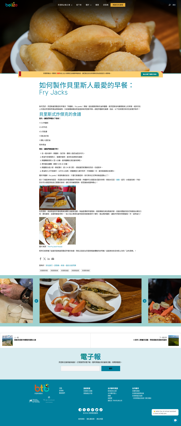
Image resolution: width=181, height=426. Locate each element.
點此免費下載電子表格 (149, 74)
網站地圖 (100, 419)
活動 (60, 388)
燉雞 (118, 180)
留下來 (78, 5)
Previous (36, 301)
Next (144, 301)
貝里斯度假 (75, 270)
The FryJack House (55, 247)
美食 (62, 265)
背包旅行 (49, 265)
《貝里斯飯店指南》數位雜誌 (141, 398)
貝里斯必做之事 (65, 5)
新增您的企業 (112, 391)
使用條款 (81, 419)
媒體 (109, 396)
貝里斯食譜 (85, 270)
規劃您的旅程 (118, 5)
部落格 (105, 5)
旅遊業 (110, 398)
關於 (88, 5)
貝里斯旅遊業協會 (138, 393)
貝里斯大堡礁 (87, 391)
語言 (174, 5)
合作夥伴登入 (112, 393)
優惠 (97, 5)
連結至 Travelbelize (115, 401)
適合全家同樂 (71, 265)
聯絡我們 (62, 393)
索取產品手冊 (87, 393)
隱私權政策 (90, 419)
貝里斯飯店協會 (137, 396)
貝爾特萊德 (136, 391)
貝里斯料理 (44, 270)
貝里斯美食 (54, 270)
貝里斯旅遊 (65, 270)
